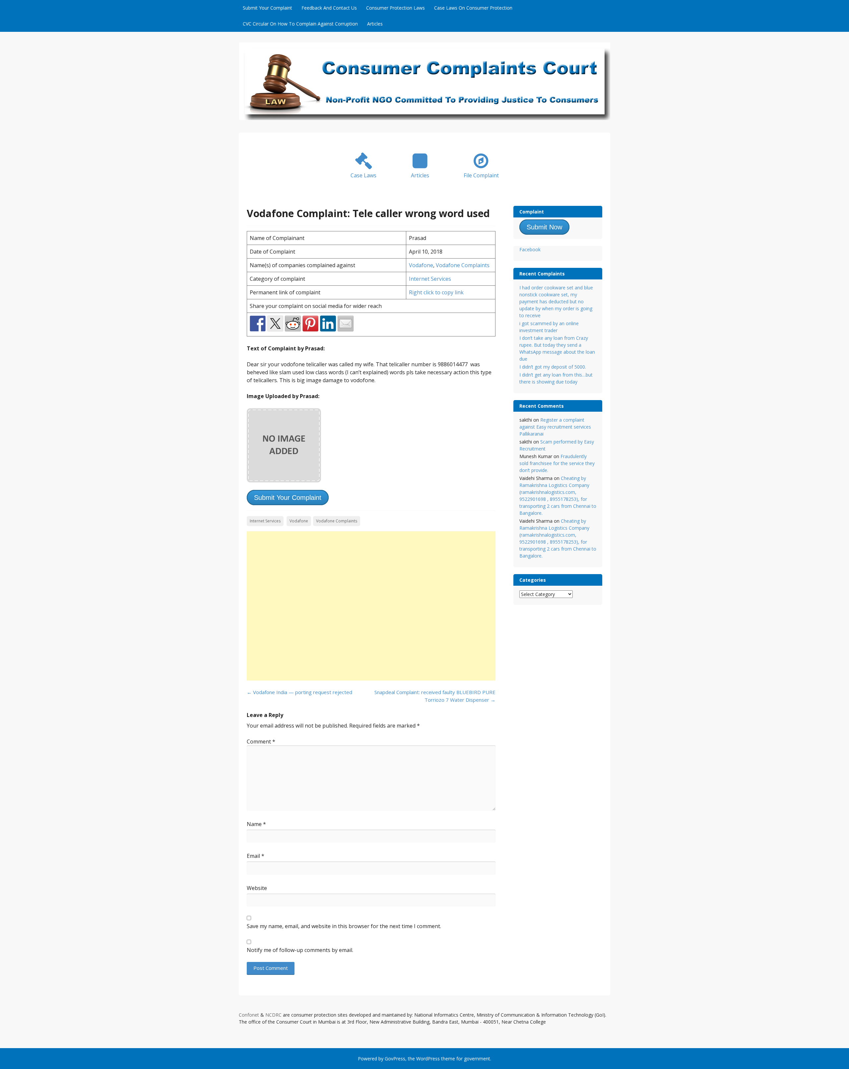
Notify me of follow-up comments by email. (300, 950)
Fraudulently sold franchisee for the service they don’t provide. (557, 463)
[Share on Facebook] (258, 323)
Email (255, 856)
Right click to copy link (436, 292)
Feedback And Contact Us (329, 8)
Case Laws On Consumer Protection (473, 8)
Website (257, 888)
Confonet (249, 1015)
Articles (375, 24)
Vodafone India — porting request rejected (299, 692)
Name (256, 824)
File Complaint (481, 175)
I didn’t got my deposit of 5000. (552, 367)
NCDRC (273, 1015)
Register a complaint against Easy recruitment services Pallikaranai (555, 427)
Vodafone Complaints (463, 265)
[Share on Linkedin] (328, 323)
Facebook (530, 249)
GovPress (395, 1058)
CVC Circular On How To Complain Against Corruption (300, 24)
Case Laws (363, 175)
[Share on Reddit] (293, 323)
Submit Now (544, 227)
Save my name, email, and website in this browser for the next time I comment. (344, 926)
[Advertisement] (371, 606)
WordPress (428, 1058)
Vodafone (421, 265)
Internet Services (430, 278)
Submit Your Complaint (267, 8)
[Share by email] (346, 323)
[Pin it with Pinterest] (310, 323)
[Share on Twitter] (275, 323)
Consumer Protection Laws (395, 8)
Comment (261, 741)
